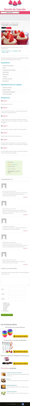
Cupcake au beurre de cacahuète (14, 372)
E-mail (3, 294)
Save (9, 28)
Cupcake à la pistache (12, 391)
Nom (2, 289)
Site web (3, 298)
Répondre (25, 197)
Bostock (8, 379)
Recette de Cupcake (15, 9)
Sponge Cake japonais (12, 385)
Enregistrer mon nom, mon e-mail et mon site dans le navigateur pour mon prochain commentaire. (6, 306)
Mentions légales (13, 404)
